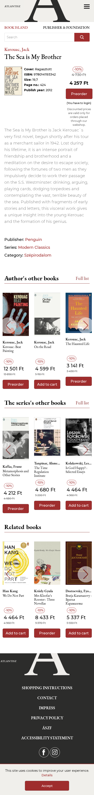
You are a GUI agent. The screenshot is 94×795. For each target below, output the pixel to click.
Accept (47, 786)
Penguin (33, 239)
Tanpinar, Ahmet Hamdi (47, 463)
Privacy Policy (47, 717)
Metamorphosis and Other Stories (16, 473)
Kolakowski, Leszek (79, 463)
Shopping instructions (47, 687)
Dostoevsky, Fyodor (79, 591)
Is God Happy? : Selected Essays (76, 470)
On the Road (42, 347)
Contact (47, 697)
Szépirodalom (37, 255)
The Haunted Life (77, 344)
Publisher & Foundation (66, 27)
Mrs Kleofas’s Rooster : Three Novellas (44, 600)
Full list (82, 278)
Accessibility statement (47, 737)
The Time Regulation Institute (41, 472)
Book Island (16, 27)
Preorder (79, 94)
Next (86, 325)
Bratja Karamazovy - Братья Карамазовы (79, 600)
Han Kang (10, 591)
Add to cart (47, 384)
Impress (47, 707)
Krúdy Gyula (43, 591)
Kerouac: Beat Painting (12, 349)
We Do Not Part (13, 596)
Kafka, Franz (12, 467)
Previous (8, 325)
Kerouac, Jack (16, 49)
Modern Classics (34, 247)
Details (47, 775)
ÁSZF (47, 727)
